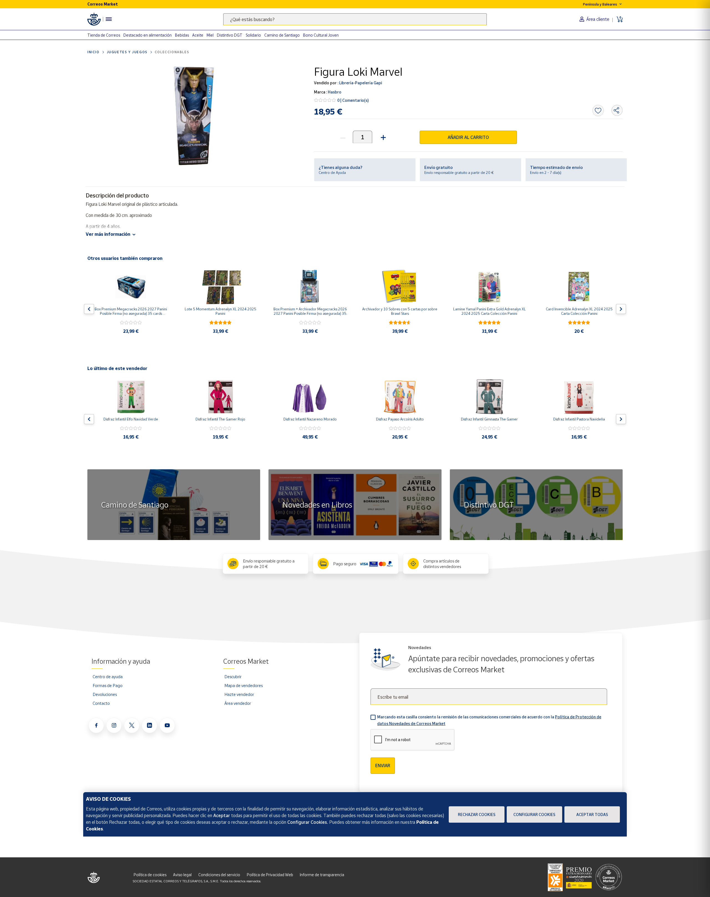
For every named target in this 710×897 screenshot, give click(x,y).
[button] (382, 137)
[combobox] (355, 19)
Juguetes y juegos (127, 52)
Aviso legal (182, 874)
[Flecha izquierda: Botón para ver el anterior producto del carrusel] (89, 309)
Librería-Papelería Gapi (360, 82)
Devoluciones (105, 694)
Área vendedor (237, 703)
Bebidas (182, 35)
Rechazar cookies (476, 814)
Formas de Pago (108, 685)
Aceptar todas (592, 814)
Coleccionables (172, 52)
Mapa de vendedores (243, 685)
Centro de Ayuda (332, 172)
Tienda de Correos (103, 35)
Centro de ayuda (108, 676)
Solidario (253, 35)
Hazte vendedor (239, 694)
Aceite (197, 35)
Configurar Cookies (534, 814)
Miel (210, 35)
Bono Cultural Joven (321, 35)
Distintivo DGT (229, 35)
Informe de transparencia (322, 874)
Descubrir (233, 676)
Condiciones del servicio (219, 874)
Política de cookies (150, 874)
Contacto (101, 703)
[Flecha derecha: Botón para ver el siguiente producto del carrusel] (621, 309)
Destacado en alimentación (147, 35)
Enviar (382, 765)
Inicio (93, 52)
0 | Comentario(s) (353, 100)
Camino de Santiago (282, 35)
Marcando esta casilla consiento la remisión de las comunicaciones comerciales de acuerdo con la (489, 720)
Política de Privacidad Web (270, 874)
